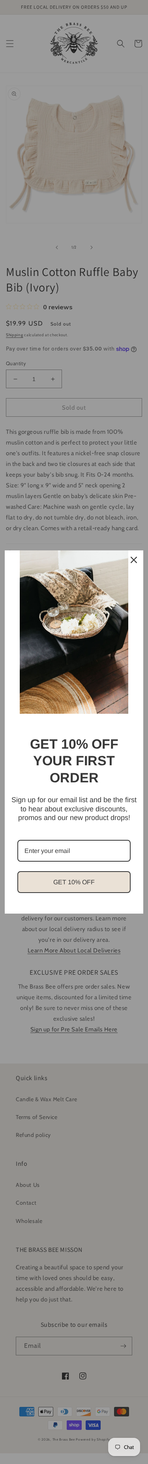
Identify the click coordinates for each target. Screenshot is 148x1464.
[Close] (133, 559)
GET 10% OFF (74, 882)
